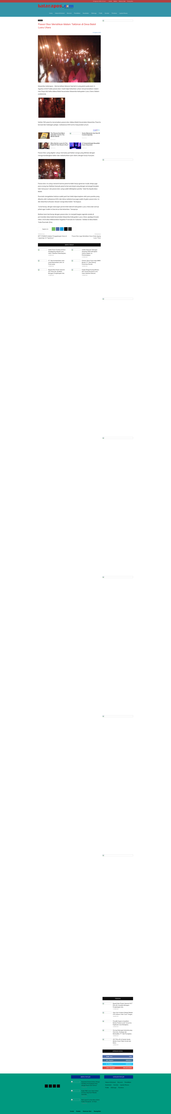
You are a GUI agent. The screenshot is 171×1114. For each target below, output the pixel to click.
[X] (66, 229)
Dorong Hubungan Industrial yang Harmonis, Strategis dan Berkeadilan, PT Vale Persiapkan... (122, 1032)
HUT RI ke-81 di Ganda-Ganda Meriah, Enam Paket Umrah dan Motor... (122, 1041)
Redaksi (115, 1)
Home (51, 13)
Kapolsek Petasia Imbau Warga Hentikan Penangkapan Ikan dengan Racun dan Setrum (90, 1083)
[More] (74, 229)
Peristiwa (114, 13)
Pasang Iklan (130, 1)
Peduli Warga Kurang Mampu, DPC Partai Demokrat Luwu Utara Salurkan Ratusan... (90, 271)
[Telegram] (62, 229)
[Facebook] (57, 229)
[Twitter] (58, 1086)
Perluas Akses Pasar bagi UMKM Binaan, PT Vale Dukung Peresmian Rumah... (91, 262)
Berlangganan (127, 1067)
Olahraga (93, 13)
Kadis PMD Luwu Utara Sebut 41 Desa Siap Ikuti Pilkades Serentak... (89, 1092)
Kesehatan (86, 13)
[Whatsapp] (46, 1086)
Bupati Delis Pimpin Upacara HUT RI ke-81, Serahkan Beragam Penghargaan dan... (56, 271)
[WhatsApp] (53, 229)
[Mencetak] (70, 229)
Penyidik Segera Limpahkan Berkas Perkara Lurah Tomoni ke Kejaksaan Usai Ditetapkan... (122, 1022)
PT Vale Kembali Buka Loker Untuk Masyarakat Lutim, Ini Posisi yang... (56, 262)
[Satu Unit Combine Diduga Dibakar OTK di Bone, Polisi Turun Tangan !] (107, 1015)
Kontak (110, 1)
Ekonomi (69, 13)
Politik (100, 13)
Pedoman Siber (122, 1)
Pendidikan (77, 13)
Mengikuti (129, 1060)
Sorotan (107, 13)
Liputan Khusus (123, 13)
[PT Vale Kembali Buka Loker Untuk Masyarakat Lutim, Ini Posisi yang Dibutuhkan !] (42, 263)
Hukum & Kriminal (59, 13)
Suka (130, 1056)
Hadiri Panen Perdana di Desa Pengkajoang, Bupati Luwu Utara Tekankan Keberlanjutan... (57, 251)
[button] (131, 6)
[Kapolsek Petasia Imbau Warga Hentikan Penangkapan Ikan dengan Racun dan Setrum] (75, 1084)
